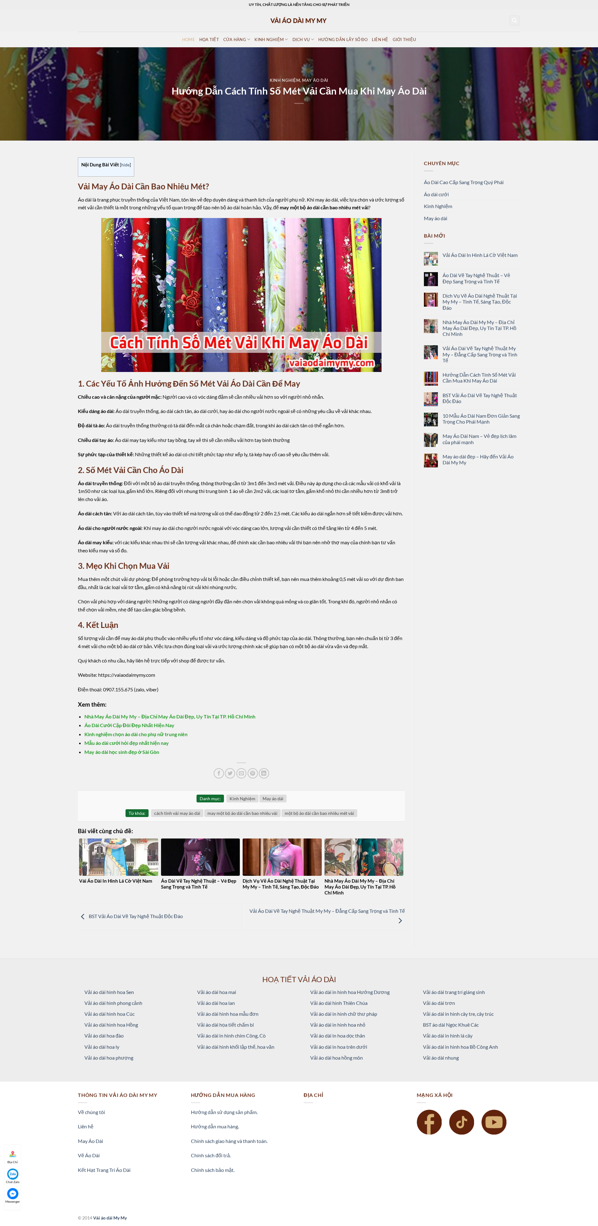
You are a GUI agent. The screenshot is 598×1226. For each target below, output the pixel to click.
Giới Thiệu (404, 39)
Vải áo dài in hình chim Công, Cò (231, 1035)
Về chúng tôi (91, 1112)
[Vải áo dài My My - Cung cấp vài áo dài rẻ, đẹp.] (299, 20)
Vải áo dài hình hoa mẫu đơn (228, 1014)
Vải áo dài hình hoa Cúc (109, 1014)
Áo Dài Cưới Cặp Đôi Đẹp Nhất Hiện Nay (129, 725)
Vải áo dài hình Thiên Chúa (339, 1003)
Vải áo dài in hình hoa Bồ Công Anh (460, 1047)
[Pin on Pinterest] (253, 773)
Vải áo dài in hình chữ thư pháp (343, 1014)
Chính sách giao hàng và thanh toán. (229, 1141)
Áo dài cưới (436, 194)
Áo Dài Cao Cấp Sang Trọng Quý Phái (464, 182)
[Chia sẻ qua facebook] (219, 773)
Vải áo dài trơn (439, 1003)
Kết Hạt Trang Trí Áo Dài (104, 1170)
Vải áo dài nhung (441, 1058)
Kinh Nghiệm (285, 80)
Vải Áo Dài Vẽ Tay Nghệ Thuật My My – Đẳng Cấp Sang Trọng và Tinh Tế (480, 354)
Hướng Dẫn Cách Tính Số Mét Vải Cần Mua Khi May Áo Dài (479, 377)
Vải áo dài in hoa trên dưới (338, 1047)
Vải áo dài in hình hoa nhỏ (337, 1025)
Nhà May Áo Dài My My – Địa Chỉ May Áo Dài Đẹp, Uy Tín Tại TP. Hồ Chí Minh (169, 716)
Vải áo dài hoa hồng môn (336, 1058)
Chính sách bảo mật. (213, 1170)
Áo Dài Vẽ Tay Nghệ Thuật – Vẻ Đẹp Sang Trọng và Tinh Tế (476, 278)
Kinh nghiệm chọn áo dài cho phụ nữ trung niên (135, 734)
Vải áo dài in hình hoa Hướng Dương (350, 992)
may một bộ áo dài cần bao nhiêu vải (242, 813)
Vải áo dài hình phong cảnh (113, 1003)
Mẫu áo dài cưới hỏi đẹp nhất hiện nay (126, 743)
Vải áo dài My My (110, 1217)
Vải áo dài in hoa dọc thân (337, 1035)
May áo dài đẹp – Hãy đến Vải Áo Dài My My (478, 459)
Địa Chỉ (12, 1162)
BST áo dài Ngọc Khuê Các (451, 1025)
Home (188, 39)
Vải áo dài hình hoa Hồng (111, 1025)
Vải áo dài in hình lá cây (447, 1035)
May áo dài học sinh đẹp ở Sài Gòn (121, 752)
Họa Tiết (209, 39)
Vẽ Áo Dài (89, 1155)
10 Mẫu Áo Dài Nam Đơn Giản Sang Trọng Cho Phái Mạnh (481, 419)
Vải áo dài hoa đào (104, 1035)
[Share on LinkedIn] (264, 773)
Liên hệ (85, 1126)
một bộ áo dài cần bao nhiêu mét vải (319, 813)
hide (125, 164)
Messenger (12, 1201)
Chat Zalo (13, 1182)
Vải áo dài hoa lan (216, 1003)
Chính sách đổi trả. (211, 1155)
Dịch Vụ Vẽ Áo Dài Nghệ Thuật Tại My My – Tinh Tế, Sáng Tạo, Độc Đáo (480, 301)
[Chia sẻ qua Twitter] (230, 773)
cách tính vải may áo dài (177, 813)
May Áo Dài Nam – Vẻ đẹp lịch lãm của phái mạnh (479, 439)
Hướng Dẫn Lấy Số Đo (343, 39)
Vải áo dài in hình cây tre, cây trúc (458, 1014)
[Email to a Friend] (241, 773)
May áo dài (315, 80)
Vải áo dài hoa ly (101, 1047)
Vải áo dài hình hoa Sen (109, 992)
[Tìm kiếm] (515, 21)
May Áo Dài (90, 1141)
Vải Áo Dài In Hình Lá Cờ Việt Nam (480, 255)
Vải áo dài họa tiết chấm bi (225, 1025)
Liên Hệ (380, 39)
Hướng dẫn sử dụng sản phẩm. (224, 1112)
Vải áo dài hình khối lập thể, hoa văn (235, 1047)
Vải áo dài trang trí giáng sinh (454, 992)
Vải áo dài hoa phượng (108, 1058)
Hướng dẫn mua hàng (214, 1126)
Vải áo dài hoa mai (216, 992)
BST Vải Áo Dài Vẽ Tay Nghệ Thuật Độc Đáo (135, 916)
